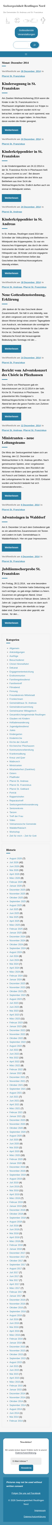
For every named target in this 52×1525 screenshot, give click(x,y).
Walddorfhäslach (17, 828)
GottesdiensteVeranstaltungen (26, 32)
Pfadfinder (14, 777)
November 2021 (17, 1081)
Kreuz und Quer (17, 757)
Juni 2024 (14, 960)
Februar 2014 (16, 1421)
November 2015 (17, 1350)
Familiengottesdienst (19, 679)
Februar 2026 (16, 882)
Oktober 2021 (16, 1085)
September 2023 (17, 995)
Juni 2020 (14, 1143)
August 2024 (15, 952)
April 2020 (14, 1151)
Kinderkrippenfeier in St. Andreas (22, 221)
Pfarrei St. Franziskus (13, 76)
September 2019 (17, 1175)
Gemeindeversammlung (21, 707)
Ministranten (15, 765)
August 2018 (15, 1221)
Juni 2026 (14, 866)
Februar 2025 (16, 929)
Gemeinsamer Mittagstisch (22, 711)
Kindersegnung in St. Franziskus (19, 85)
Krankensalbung (17, 754)
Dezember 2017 (17, 1253)
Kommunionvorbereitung (21, 750)
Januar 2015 (15, 1389)
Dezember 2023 (17, 983)
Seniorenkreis (16, 808)
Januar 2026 (15, 886)
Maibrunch (14, 761)
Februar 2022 (16, 1069)
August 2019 (15, 1179)
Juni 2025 (14, 913)
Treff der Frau (16, 816)
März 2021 (14, 1108)
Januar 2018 (15, 1249)
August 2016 (15, 1315)
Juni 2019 (14, 1186)
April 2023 (14, 1014)
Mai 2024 (14, 964)
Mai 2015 (14, 1374)
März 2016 (14, 1335)
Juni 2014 (14, 1413)
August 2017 (15, 1268)
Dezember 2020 (17, 1120)
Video (12, 820)
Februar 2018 (16, 1245)
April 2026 (14, 874)
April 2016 (14, 1331)
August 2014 (15, 1409)
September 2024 (17, 948)
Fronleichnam (16, 699)
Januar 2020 (15, 1163)
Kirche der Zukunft (18, 742)
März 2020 (14, 1155)
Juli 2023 (13, 1003)
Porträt (12, 793)
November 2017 (17, 1257)
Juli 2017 (13, 1272)
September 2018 (17, 1218)
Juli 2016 (13, 1319)
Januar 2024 (15, 979)
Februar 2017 (16, 1292)
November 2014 (17, 1397)
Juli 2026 (13, 862)
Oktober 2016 (16, 1307)
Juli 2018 (13, 1225)
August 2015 (15, 1362)
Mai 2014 (14, 1417)
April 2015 (14, 1378)
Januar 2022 (15, 1073)
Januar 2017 (15, 1296)
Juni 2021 (14, 1100)
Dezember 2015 (17, 1346)
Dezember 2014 (17, 1393)
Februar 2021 (16, 1112)
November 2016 (17, 1304)
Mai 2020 (14, 1147)
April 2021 (14, 1104)
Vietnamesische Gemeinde (22, 824)
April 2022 (14, 1061)
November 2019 (17, 1171)
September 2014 (17, 1405)
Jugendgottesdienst (19, 726)
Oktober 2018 (16, 1214)
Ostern (12, 773)
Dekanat (13, 668)
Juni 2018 (14, 1229)
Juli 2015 (13, 1366)
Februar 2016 (16, 1339)
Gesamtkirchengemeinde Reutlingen (27, 714)
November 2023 (17, 987)
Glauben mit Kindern (19, 718)
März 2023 (14, 1018)
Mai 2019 (14, 1190)
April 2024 (14, 968)
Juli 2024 (13, 956)
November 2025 (17, 893)
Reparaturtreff (16, 800)
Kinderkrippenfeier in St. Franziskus (22, 153)
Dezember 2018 (17, 1210)
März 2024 (14, 972)
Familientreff (15, 683)
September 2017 (17, 1264)
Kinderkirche (15, 738)
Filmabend (14, 687)
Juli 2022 (13, 1050)
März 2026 (14, 878)
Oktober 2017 (16, 1260)
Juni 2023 (14, 1007)
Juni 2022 (14, 1054)
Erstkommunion (17, 675)
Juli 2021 (13, 1097)
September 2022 (17, 1042)
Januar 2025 (15, 932)
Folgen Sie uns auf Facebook (26, 1493)
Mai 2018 (14, 1233)
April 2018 (14, 1237)
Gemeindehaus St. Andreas (23, 703)
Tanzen (13, 812)
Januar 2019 (15, 1206)
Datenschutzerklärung (25, 1453)
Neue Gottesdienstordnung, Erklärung (23, 297)
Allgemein (14, 648)
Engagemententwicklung (21, 671)
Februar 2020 (16, 1159)
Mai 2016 (14, 1327)
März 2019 (14, 1198)
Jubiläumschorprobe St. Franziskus (21, 571)
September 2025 (17, 901)
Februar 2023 (16, 1022)
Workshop (14, 832)
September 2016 (17, 1311)
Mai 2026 (14, 870)
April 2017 (14, 1284)
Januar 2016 (15, 1342)
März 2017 (14, 1288)
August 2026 (15, 858)
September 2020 (17, 1132)
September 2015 (17, 1358)
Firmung (13, 691)
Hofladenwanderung (19, 722)
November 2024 (17, 940)
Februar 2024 (16, 975)
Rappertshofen (16, 796)
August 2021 (15, 1093)
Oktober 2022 (16, 1038)
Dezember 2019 (17, 1167)
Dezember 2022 (17, 1030)
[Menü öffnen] (26, 54)
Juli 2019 (13, 1182)
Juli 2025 (13, 909)
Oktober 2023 (16, 991)
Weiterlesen (11, 130)
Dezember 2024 (17, 936)
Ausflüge (13, 656)
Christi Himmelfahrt (19, 664)
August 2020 (15, 1135)
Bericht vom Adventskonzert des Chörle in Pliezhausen (24, 372)
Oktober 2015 (16, 1354)
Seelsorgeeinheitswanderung (23, 804)
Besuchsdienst (16, 660)
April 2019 (14, 1194)
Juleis (12, 730)
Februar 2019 (16, 1202)
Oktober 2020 (16, 1128)
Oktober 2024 (16, 944)
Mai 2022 (14, 1057)
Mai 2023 (14, 1011)
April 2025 (14, 921)
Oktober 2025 (16, 897)
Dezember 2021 (17, 1077)
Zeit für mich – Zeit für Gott (23, 836)
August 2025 (15, 905)
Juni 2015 (14, 1370)
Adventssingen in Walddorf (23, 517)
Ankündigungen (17, 652)
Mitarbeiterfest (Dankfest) (22, 769)
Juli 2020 (13, 1139)
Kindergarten (15, 734)
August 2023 (15, 999)
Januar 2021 (15, 1116)
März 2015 (14, 1382)
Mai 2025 (14, 917)
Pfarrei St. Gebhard (19, 789)
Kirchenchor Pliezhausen (21, 746)
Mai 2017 (14, 1280)
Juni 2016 (14, 1323)
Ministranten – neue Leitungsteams (18, 440)
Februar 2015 (16, 1385)
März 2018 (14, 1241)
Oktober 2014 (16, 1401)
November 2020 (17, 1124)
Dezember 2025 (17, 890)
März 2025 (14, 925)
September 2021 (17, 1089)
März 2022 (14, 1065)
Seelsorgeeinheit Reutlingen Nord (24, 6)
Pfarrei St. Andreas (12, 212)
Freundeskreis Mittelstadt (22, 695)
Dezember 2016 (17, 1300)
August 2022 (15, 1046)
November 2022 (17, 1034)
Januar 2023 (15, 1026)
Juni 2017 (14, 1276)
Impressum (40, 1510)
